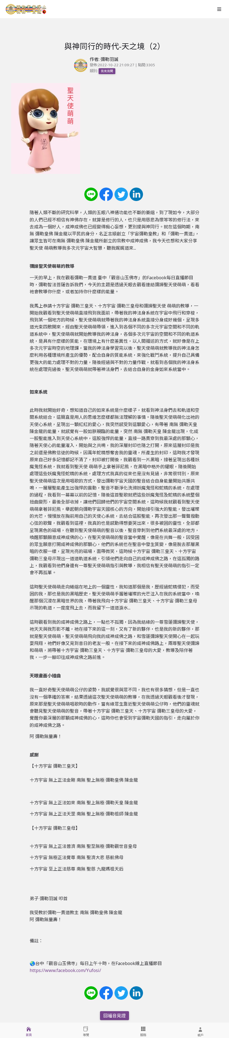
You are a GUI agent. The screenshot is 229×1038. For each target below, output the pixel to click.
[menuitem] (28, 1030)
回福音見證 (114, 1016)
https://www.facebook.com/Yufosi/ (65, 970)
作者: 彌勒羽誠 (104, 59)
